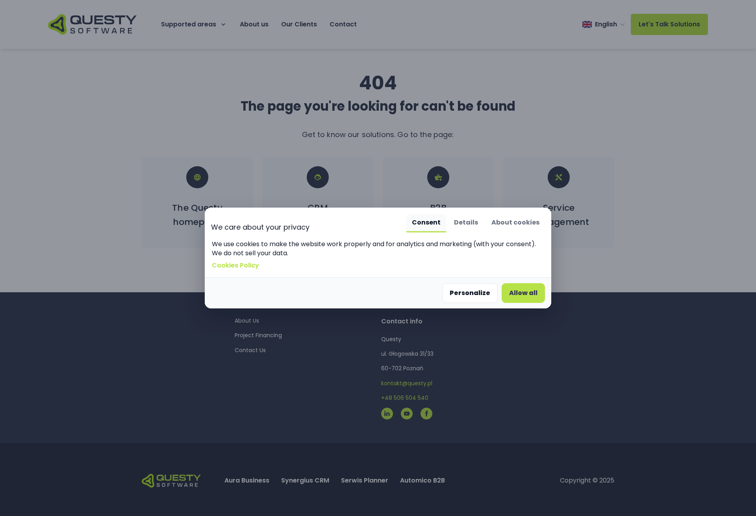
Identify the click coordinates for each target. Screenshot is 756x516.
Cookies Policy (235, 265)
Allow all (523, 292)
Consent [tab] (426, 222)
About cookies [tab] (515, 222)
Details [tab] (466, 222)
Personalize (470, 292)
